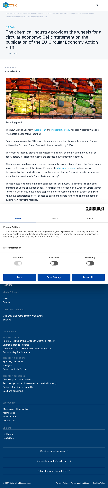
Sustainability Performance (17, 352)
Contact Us (9, 420)
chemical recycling (66, 168)
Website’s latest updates (52, 451)
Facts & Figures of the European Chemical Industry (29, 340)
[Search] (97, 5)
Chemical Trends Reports (16, 344)
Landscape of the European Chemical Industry (27, 348)
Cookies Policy (99, 483)
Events (6, 302)
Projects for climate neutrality (18, 387)
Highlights (8, 434)
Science (7, 319)
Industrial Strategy (61, 129)
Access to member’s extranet (52, 461)
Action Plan (40, 129)
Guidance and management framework (23, 315)
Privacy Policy (62, 483)
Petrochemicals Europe (15, 369)
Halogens (8, 365)
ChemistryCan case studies (17, 379)
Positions (7, 284)
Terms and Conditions (80, 483)
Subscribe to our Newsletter (52, 471)
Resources (8, 438)
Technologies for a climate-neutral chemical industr (29, 383)
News (15, 14)
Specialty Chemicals (13, 361)
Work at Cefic (10, 416)
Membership (9, 412)
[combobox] (97, 5)
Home (8, 14)
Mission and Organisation (16, 409)
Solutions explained (13, 391)
